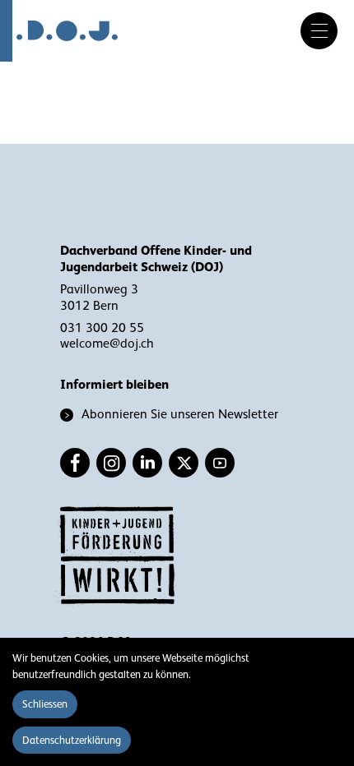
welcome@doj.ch (107, 343)
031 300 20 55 (102, 328)
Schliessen (45, 704)
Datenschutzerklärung (71, 740)
